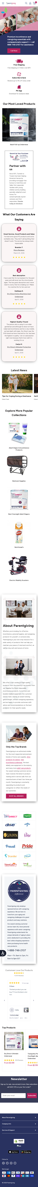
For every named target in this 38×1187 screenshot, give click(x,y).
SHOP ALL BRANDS (16, 796)
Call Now (13, 51)
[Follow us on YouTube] (15, 1163)
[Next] (33, 1000)
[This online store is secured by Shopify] (19, 1141)
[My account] (30, 3)
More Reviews (19, 250)
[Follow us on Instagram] (11, 1163)
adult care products (24, 768)
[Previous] (4, 1000)
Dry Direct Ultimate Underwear (11, 1055)
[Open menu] (3, 3)
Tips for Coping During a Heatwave (16, 396)
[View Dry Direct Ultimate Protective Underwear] (26, 1010)
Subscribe (32, 1095)
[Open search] (26, 3)
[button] (34, 3)
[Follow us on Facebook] (3, 1163)
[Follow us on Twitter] (7, 1163)
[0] (34, 3)
